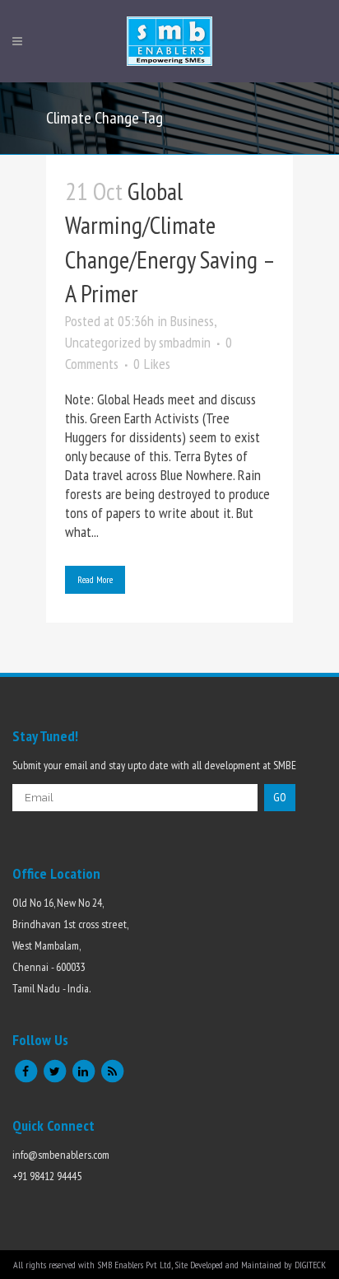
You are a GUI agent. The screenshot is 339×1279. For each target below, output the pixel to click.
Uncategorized (103, 342)
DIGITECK (310, 1264)
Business (192, 320)
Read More (95, 579)
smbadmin (185, 342)
